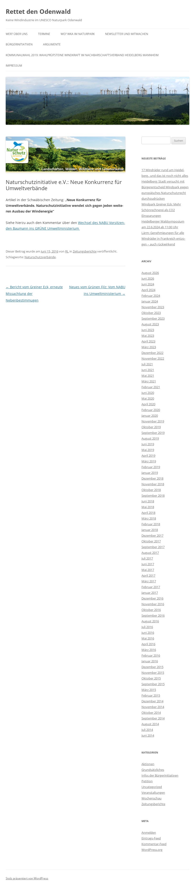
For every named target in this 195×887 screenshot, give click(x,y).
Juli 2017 (147, 558)
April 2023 (148, 341)
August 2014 (150, 724)
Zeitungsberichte (85, 251)
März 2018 (148, 518)
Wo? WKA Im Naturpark (78, 34)
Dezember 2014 (152, 701)
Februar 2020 (150, 410)
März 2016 (148, 650)
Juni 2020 (147, 393)
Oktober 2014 (151, 712)
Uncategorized (151, 787)
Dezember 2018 (152, 478)
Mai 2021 (147, 375)
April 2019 (148, 455)
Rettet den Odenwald (38, 11)
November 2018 (152, 484)
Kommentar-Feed (153, 844)
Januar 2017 (149, 592)
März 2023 (148, 347)
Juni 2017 (147, 564)
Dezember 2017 (152, 535)
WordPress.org (151, 849)
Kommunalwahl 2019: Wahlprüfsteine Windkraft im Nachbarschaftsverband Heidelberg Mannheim (82, 55)
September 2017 (153, 547)
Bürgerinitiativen (19, 44)
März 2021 (148, 381)
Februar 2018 (150, 524)
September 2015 (153, 684)
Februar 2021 (150, 387)
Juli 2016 (147, 627)
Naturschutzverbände (40, 257)
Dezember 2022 (152, 353)
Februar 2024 (150, 295)
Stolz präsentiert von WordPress (27, 878)
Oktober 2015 (151, 678)
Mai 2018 (147, 507)
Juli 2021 (147, 364)
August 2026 (150, 273)
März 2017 (148, 581)
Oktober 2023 (151, 313)
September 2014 (153, 718)
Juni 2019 (147, 444)
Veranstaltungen (153, 792)
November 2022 (152, 358)
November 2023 (152, 307)
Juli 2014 (147, 730)
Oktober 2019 (151, 427)
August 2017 (150, 552)
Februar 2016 (150, 655)
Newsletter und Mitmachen (126, 34)
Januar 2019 (149, 473)
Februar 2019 (150, 467)
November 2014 (152, 707)
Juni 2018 (147, 501)
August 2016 (150, 621)
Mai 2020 (147, 398)
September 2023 (153, 318)
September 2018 (153, 495)
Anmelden (148, 832)
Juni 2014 (147, 735)
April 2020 (148, 404)
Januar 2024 (149, 301)
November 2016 (152, 604)
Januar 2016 (149, 661)
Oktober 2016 (151, 610)
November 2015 (152, 672)
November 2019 (152, 421)
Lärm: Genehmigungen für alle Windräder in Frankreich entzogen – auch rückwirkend (163, 238)
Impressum (14, 66)
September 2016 (153, 615)
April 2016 (148, 644)
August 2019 (150, 438)
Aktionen (147, 764)
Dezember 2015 (152, 667)
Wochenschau (151, 798)
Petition (147, 781)
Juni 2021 (147, 370)
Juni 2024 (147, 284)
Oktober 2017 (151, 541)
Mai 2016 (147, 638)
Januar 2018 (149, 530)
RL (67, 251)
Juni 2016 (147, 632)
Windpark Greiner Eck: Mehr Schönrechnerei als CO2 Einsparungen (161, 210)
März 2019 (148, 461)
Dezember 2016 (152, 598)
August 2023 (150, 324)
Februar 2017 (150, 587)
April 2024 (148, 290)
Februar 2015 (150, 695)
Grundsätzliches (152, 770)
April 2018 (148, 512)
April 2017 (148, 575)
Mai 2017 (147, 570)
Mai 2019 (147, 450)
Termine (44, 34)
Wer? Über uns (17, 34)
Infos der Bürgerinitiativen (159, 775)
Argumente (52, 44)
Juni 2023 (147, 330)
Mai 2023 (147, 335)
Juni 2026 (147, 278)
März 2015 (148, 690)
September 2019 (153, 433)
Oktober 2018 (151, 490)
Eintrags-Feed (151, 838)
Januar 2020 (149, 415)
